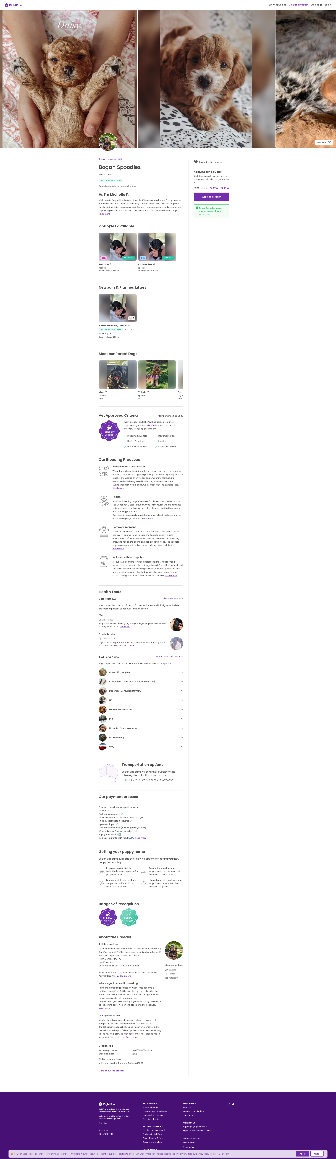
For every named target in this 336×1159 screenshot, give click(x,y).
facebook (173, 973)
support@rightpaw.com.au (195, 1126)
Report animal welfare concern (197, 1130)
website (172, 969)
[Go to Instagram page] (229, 1103)
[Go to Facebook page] (225, 1103)
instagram (173, 978)
